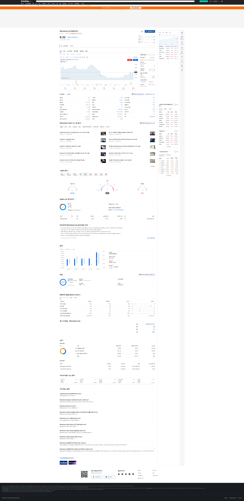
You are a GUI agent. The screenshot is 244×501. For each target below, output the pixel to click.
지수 (163, 32)
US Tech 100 (161, 52)
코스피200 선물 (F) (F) (163, 48)
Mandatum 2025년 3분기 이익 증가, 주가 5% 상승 (120, 153)
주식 (170, 32)
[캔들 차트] (61, 57)
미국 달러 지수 (161, 58)
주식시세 (23, 5)
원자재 (166, 32)
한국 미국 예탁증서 (59, 5)
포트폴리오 (140, 475)
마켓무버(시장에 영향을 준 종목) (166, 105)
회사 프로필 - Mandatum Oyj (70, 321)
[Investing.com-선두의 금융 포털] (26, 1)
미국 (64, 5)
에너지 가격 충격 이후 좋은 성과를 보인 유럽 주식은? (121, 132)
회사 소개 (154, 470)
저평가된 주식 (81, 5)
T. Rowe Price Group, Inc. (66, 369)
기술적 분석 (64, 171)
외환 (160, 32)
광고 (153, 472)
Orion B (100, 379)
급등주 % (165, 108)
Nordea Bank (120, 379)
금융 (154, 326)
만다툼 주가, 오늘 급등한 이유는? (67, 139)
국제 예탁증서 (53, 5)
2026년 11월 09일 (119, 111)
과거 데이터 (72, 54)
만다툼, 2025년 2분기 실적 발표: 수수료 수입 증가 (120, 160)
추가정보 (71, 45)
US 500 (160, 50)
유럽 (67, 5)
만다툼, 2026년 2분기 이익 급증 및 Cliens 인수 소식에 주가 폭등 (74, 132)
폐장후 (48, 5)
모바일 (139, 472)
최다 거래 (160, 108)
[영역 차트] (63, 57)
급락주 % (170, 108)
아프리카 (76, 5)
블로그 (139, 470)
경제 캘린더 (65, 3)
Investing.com (111, 134)
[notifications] (219, 1)
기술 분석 (81, 51)
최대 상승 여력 (161, 154)
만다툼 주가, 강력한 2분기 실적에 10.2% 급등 (70, 146)
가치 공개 (152, 36)
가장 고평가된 (168, 154)
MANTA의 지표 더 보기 (150, 94)
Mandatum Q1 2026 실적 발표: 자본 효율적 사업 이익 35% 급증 (74, 153)
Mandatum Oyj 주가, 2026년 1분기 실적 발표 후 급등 (72, 160)
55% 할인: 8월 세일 (203, 1)
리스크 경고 (240, 497)
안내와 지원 (155, 475)
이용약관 (225, 497)
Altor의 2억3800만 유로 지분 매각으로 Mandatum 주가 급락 (123, 139)
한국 (34, 5)
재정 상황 (76, 51)
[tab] (63, 174)
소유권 (68, 54)
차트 (64, 51)
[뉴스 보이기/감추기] (87, 57)
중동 (70, 5)
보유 (61, 340)
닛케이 (160, 56)
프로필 (64, 54)
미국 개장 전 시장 (43, 5)
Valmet (139, 379)
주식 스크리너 (70, 3)
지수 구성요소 (78, 54)
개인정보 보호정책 (233, 497)
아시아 (73, 5)
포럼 (86, 51)
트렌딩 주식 (162, 131)
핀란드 (153, 331)
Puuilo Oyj (63, 379)
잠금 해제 (90, 315)
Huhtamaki (82, 379)
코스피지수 (161, 46)
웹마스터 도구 (141, 478)
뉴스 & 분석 (69, 51)
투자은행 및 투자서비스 (150, 324)
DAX (160, 54)
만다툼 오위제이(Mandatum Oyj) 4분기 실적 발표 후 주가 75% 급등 (124, 146)
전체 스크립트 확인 (151, 238)
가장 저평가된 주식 (163, 151)
